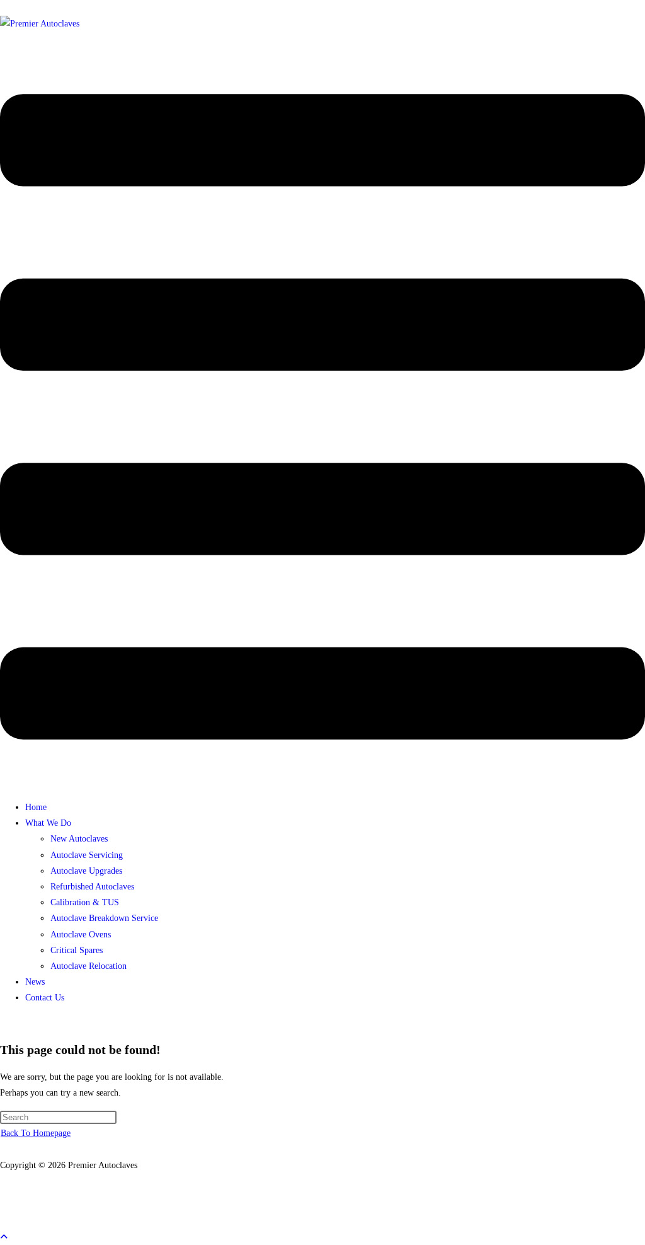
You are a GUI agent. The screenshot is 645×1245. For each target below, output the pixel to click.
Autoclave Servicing (86, 855)
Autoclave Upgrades (86, 871)
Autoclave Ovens (80, 934)
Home (36, 807)
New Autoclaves (79, 838)
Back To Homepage (36, 1133)
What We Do (48, 823)
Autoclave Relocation (88, 966)
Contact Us (44, 997)
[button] (322, 419)
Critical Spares (76, 950)
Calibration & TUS (84, 902)
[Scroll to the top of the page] (4, 1237)
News (35, 982)
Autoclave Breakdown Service (104, 918)
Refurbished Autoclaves (92, 886)
